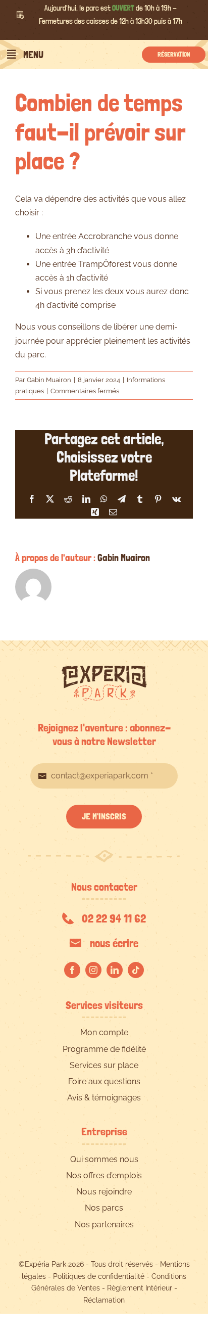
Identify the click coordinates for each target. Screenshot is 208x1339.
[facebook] (72, 970)
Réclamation (104, 1300)
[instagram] (93, 970)
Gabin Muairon (49, 380)
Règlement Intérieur (139, 1288)
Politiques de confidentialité (98, 1276)
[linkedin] (115, 970)
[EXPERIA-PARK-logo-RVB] (104, 669)
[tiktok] (136, 970)
